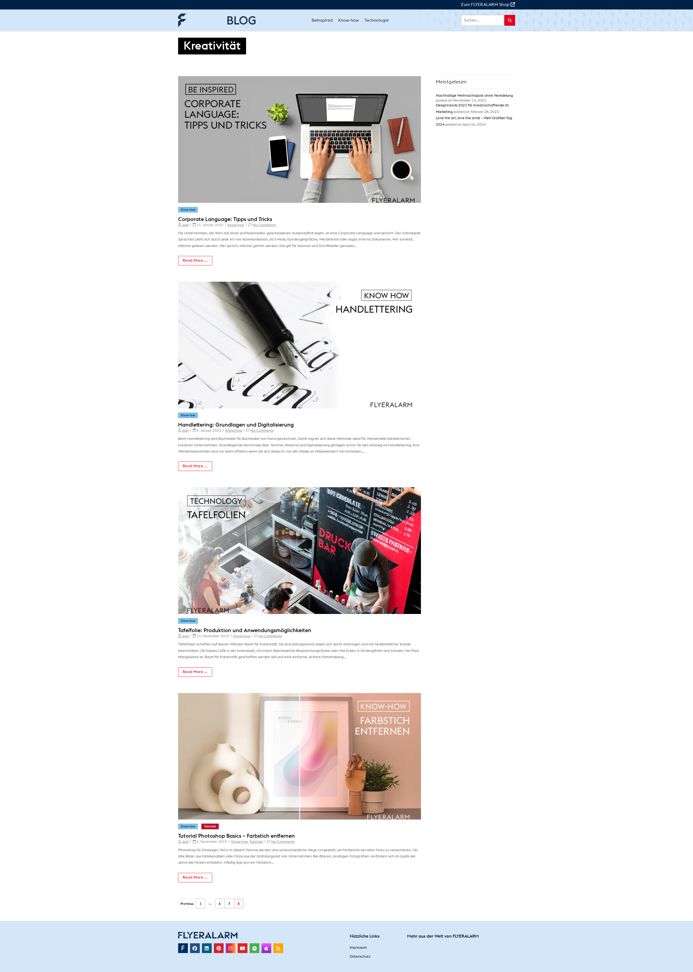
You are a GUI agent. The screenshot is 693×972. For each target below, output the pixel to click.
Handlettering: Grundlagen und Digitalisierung (236, 425)
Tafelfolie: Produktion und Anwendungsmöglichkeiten (244, 630)
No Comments (264, 225)
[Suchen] (509, 20)
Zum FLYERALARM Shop (486, 4)
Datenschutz (360, 956)
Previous (187, 903)
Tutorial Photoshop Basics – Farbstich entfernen (236, 836)
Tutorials (210, 826)
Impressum (358, 948)
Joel (185, 225)
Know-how (188, 209)
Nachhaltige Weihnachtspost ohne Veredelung (474, 95)
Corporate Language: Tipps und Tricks (225, 219)
